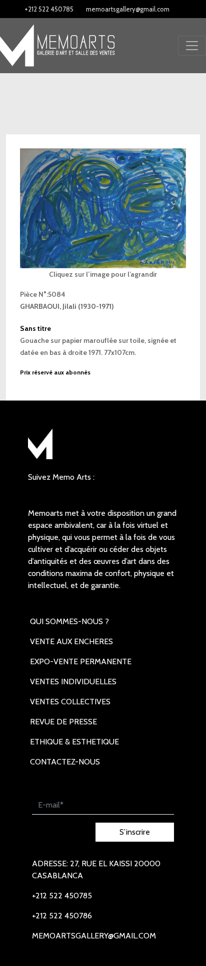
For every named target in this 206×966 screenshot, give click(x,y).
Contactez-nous (65, 761)
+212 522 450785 (49, 9)
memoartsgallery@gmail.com (128, 9)
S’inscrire (135, 832)
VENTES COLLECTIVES (70, 701)
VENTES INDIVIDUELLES (73, 681)
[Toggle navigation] (192, 46)
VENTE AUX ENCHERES (71, 641)
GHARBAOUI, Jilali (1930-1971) (67, 306)
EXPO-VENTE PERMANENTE (81, 661)
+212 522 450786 (62, 915)
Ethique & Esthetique (74, 741)
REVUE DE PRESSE (63, 721)
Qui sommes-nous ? (69, 621)
